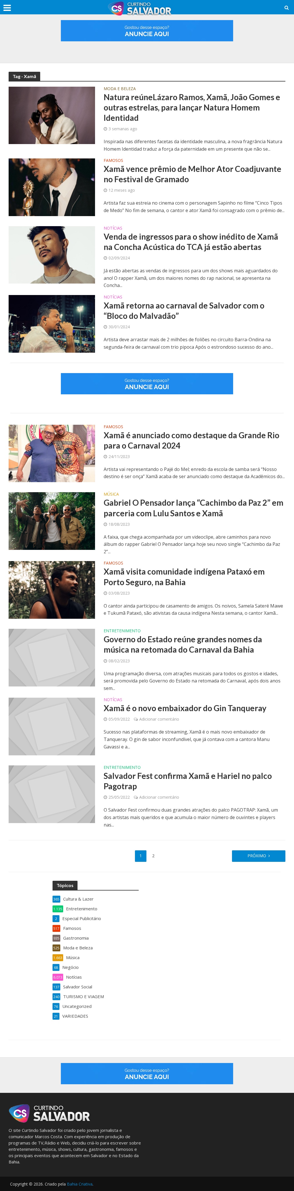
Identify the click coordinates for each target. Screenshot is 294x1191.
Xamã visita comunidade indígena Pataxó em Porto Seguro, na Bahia (184, 577)
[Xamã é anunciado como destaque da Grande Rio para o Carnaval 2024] (52, 453)
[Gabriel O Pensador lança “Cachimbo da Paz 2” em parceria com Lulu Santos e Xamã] (52, 520)
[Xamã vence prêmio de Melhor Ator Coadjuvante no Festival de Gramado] (52, 187)
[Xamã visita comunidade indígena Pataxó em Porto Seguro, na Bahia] (52, 589)
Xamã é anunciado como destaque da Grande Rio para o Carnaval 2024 (191, 440)
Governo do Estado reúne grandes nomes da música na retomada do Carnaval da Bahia (183, 644)
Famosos (113, 160)
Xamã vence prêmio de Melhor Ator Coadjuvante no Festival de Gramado (192, 174)
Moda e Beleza (120, 89)
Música (111, 494)
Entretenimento (122, 631)
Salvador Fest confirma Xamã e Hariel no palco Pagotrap (188, 781)
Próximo (256, 855)
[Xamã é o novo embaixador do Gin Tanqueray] (52, 726)
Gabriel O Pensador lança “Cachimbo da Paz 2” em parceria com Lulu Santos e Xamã (193, 508)
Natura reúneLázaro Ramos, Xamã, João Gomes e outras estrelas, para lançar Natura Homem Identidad (192, 107)
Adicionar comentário (159, 719)
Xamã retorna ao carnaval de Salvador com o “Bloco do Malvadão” (184, 310)
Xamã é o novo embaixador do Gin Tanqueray (185, 708)
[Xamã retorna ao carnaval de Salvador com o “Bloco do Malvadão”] (52, 323)
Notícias (113, 228)
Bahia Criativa (79, 1184)
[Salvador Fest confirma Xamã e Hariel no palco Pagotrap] (52, 794)
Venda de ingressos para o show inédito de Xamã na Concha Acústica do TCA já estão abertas (191, 242)
